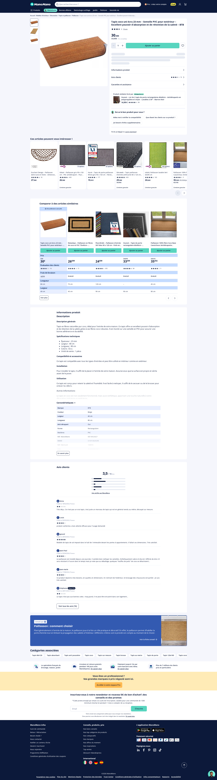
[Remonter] (184, 765)
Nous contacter (36, 739)
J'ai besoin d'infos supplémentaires (126, 123)
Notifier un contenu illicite (40, 742)
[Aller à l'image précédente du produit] (44, 52)
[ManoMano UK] (90, 762)
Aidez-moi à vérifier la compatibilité (127, 117)
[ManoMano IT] (85, 762)
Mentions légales (74, 777)
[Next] (175, 298)
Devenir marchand (37, 746)
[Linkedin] (138, 750)
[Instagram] (155, 750)
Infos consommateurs (151, 777)
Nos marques (88, 739)
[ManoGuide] (211, 774)
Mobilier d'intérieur (42, 16)
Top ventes (87, 749)
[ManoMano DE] (96, 762)
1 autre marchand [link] (130, 132)
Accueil (32, 16)
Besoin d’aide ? (35, 736)
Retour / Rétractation (38, 732)
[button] (148, 98)
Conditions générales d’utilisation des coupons (48, 756)
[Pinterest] (149, 750)
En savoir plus (130, 716)
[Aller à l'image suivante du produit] (103, 52)
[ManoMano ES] (101, 762)
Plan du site (61, 777)
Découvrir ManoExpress (92, 753)
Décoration (53, 16)
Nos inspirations (89, 746)
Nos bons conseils (90, 729)
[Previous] (168, 298)
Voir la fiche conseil (147, 639)
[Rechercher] (57, 4)
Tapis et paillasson (65, 16)
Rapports (165, 777)
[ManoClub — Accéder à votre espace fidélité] (173, 4)
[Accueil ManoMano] (40, 4)
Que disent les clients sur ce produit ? (160, 117)
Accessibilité (176, 777)
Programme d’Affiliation (39, 753)
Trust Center (108, 777)
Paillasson (75, 16)
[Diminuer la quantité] (113, 45)
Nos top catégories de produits (95, 732)
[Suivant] (184, 193)
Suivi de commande (37, 729)
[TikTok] (160, 750)
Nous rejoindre (36, 749)
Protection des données (92, 777)
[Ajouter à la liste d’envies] (182, 45)
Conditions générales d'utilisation (128, 777)
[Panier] (185, 4)
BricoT (120, 132)
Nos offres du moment (91, 742)
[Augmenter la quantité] (122, 45)
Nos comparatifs (89, 736)
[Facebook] (144, 750)
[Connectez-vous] (179, 4)
